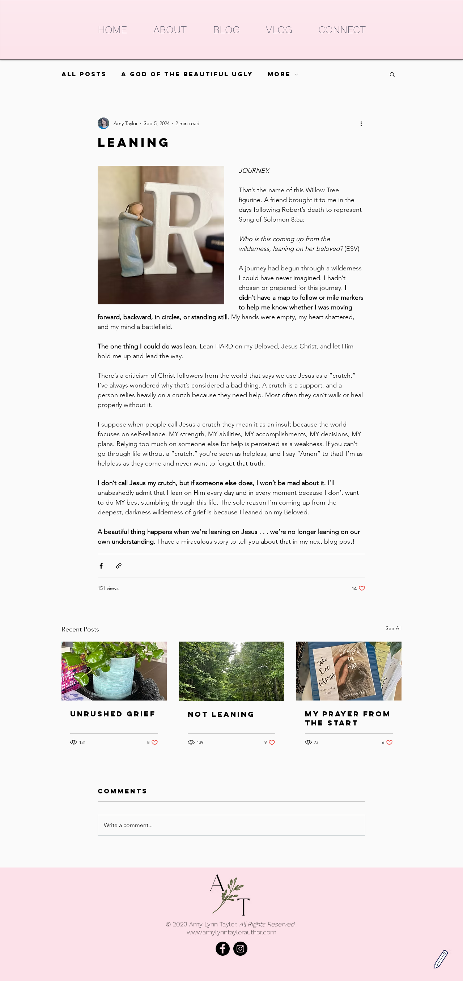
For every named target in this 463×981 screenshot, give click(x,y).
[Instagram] (240, 949)
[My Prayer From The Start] (349, 671)
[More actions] (361, 123)
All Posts (84, 74)
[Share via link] (118, 565)
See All (394, 628)
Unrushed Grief (113, 713)
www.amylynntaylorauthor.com (231, 932)
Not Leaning (221, 714)
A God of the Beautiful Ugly (187, 74)
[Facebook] (223, 949)
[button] (392, 74)
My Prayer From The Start (348, 718)
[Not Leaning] (231, 671)
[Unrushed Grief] (114, 671)
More (279, 74)
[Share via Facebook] (101, 565)
